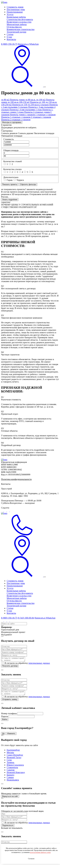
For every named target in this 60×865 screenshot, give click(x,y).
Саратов (11, 770)
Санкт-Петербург (15, 755)
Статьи (10, 34)
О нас (9, 37)
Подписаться (7, 825)
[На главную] (4, 459)
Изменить (11, 733)
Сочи (9, 760)
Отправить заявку (9, 699)
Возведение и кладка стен (19, 22)
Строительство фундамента (20, 19)
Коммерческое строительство (20, 29)
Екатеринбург (13, 750)
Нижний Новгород (16, 772)
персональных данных (39, 663)
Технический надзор (16, 32)
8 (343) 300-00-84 (26, 618)
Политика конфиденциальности (16, 479)
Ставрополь (12, 767)
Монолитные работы (17, 24)
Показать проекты (9, 184)
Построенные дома (16, 9)
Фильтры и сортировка (11, 122)
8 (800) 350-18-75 (9, 44)
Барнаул (10, 775)
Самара (10, 777)
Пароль (4, 716)
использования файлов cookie (40, 852)
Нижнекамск (13, 780)
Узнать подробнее (9, 200)
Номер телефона (9, 713)
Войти (4, 719)
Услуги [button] (10, 14)
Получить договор (10, 666)
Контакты (11, 39)
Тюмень (10, 762)
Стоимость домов (15, 7)
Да (3, 733)
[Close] (2, 129)
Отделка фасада (14, 27)
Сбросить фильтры (28, 184)
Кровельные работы (16, 17)
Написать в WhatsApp (28, 44)
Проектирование (15, 12)
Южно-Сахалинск (15, 765)
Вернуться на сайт (10, 796)
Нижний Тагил (14, 757)
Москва (10, 752)
